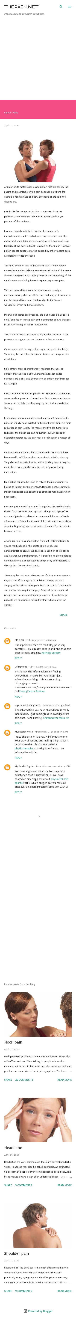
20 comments (24, 1079)
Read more (64, 1079)
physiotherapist (24, 748)
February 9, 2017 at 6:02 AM (42, 640)
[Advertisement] (38, 61)
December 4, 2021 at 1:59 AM (52, 731)
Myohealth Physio (24, 731)
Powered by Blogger (40, 1311)
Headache (13, 1147)
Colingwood (21, 666)
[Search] (61, 6)
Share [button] (64, 614)
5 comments (23, 1185)
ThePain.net (21, 6)
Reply (18, 658)
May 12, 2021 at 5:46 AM (56, 705)
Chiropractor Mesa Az (56, 718)
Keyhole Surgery (51, 652)
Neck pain (13, 1042)
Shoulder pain (16, 1253)
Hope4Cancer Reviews (32, 691)
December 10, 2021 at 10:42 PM (53, 766)
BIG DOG (19, 640)
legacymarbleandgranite (28, 705)
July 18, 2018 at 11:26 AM (43, 666)
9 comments (23, 1291)
